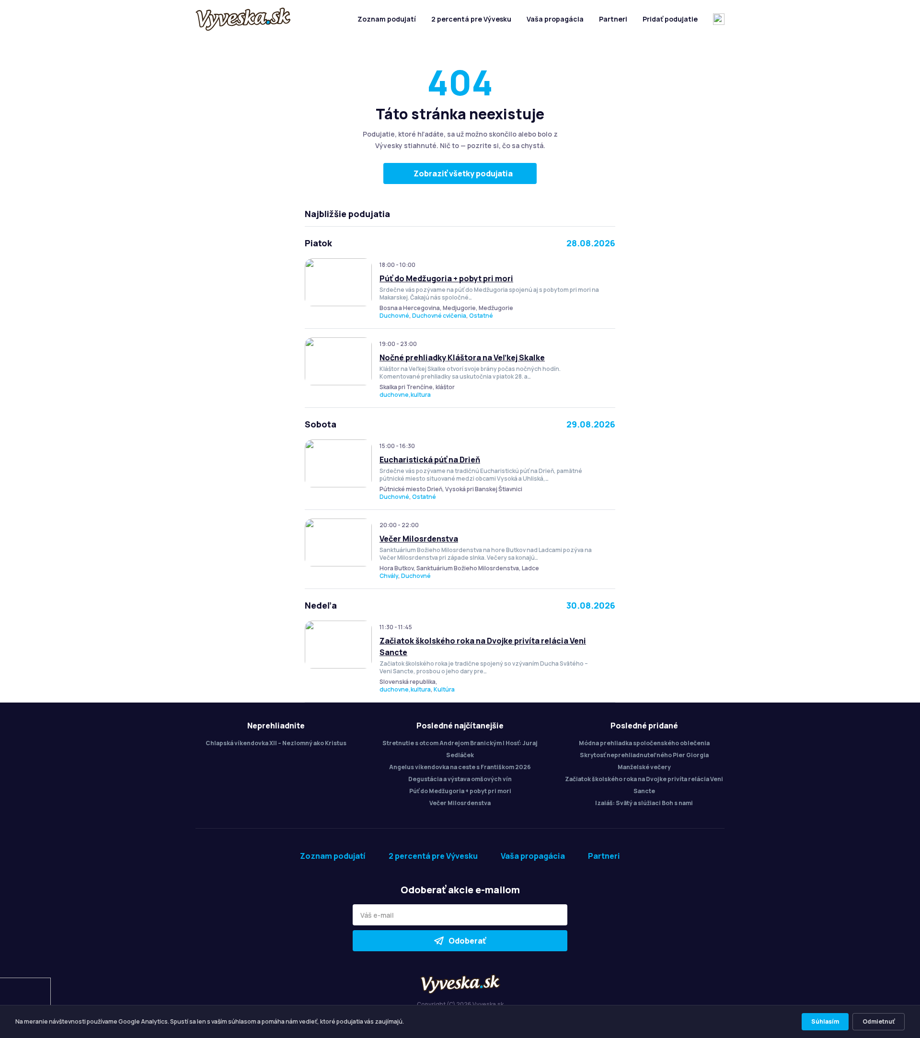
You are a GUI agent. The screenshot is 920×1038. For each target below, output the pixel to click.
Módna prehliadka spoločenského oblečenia (644, 743)
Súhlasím (825, 1021)
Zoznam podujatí (386, 18)
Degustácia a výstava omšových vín (460, 779)
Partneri (613, 18)
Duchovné (394, 315)
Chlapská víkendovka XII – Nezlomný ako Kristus (276, 743)
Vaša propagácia (555, 18)
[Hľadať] (718, 19)
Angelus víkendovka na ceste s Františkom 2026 (460, 767)
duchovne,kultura (405, 395)
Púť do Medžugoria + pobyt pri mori (446, 278)
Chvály (389, 576)
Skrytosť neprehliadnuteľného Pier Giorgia (644, 755)
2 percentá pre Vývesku (471, 18)
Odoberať (467, 940)
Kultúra (444, 689)
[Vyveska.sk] (243, 19)
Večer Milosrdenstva (419, 538)
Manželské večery (644, 767)
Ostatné (481, 315)
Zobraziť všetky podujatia (463, 173)
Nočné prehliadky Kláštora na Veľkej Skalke (462, 357)
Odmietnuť (878, 1021)
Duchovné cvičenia (439, 315)
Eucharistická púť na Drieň (430, 459)
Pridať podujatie (670, 18)
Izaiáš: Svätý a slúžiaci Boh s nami (644, 803)
